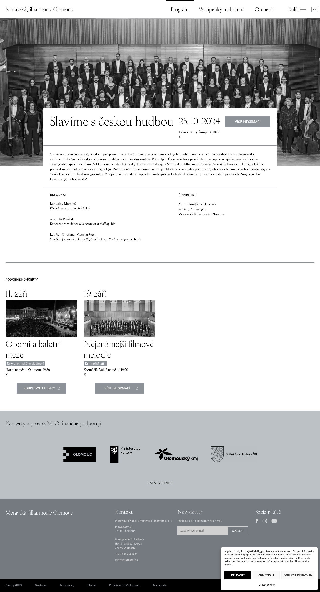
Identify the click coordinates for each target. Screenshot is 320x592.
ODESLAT (238, 531)
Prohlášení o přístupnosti (124, 585)
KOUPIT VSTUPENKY (39, 388)
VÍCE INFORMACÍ (248, 122)
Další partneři (160, 483)
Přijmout (238, 575)
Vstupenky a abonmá (222, 9)
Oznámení (41, 585)
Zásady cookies (267, 584)
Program (180, 9)
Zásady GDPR (14, 585)
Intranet (91, 585)
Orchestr (264, 9)
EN (314, 9)
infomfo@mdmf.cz (126, 559)
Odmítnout (266, 575)
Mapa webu (160, 585)
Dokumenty (67, 585)
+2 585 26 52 (126, 553)
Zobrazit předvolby (298, 575)
